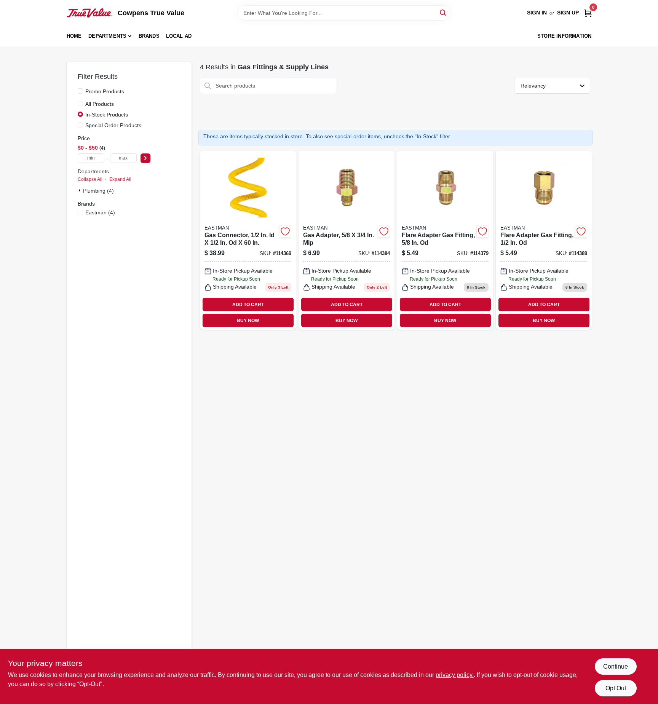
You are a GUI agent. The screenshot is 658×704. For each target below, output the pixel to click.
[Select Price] (145, 158)
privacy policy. (455, 675)
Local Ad (179, 36)
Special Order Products (113, 125)
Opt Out (615, 688)
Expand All (120, 179)
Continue (615, 666)
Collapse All (90, 179)
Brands (149, 36)
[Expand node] (80, 190)
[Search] (443, 12)
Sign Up (568, 13)
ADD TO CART (248, 304)
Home (74, 36)
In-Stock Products (106, 115)
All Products (99, 104)
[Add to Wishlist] (285, 231)
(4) (100, 212)
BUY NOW (248, 320)
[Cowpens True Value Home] (89, 13)
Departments (107, 36)
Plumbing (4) (98, 191)
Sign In (537, 13)
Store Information (564, 36)
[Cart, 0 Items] (588, 13)
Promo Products (104, 91)
